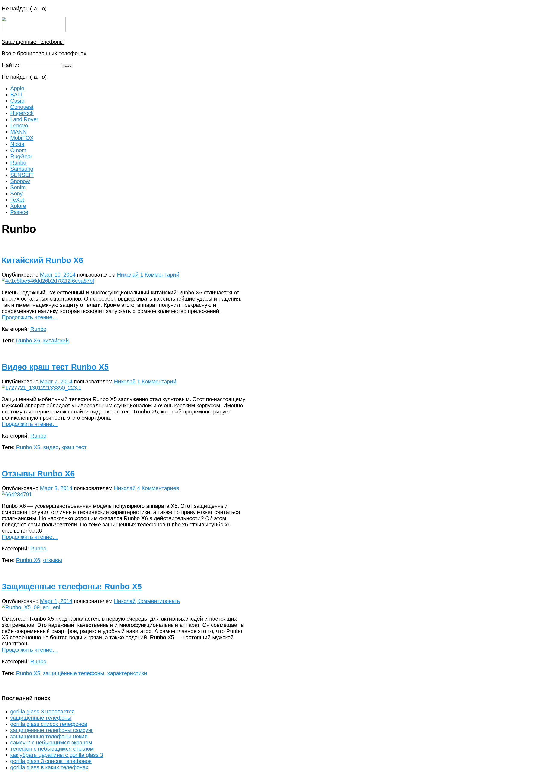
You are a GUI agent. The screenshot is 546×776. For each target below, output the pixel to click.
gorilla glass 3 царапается (42, 712)
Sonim (18, 187)
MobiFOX (21, 138)
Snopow (20, 181)
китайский (56, 341)
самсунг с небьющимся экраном (51, 742)
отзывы (52, 560)
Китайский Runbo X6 (42, 260)
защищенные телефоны (40, 718)
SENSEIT (22, 175)
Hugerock (22, 113)
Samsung (21, 169)
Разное (19, 212)
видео (50, 447)
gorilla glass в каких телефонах (49, 767)
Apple (17, 88)
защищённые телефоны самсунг (51, 730)
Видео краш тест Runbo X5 (55, 366)
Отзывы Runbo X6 (38, 473)
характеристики (127, 673)
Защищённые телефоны (33, 42)
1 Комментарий (159, 275)
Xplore (18, 206)
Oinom (18, 150)
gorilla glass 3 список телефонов (51, 761)
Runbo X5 (28, 447)
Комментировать (158, 601)
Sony (16, 194)
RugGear (21, 156)
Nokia (17, 144)
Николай (128, 275)
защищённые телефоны (73, 673)
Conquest (21, 107)
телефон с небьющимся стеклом (52, 749)
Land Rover (24, 119)
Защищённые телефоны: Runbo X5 (72, 586)
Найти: (10, 65)
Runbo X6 (28, 341)
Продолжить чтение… (30, 317)
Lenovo (19, 125)
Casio (17, 101)
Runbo (18, 163)
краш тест (74, 447)
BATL (16, 95)
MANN (18, 132)
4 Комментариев (158, 488)
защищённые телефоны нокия (48, 736)
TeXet (17, 200)
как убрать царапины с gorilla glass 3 (56, 755)
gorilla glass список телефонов (48, 724)
